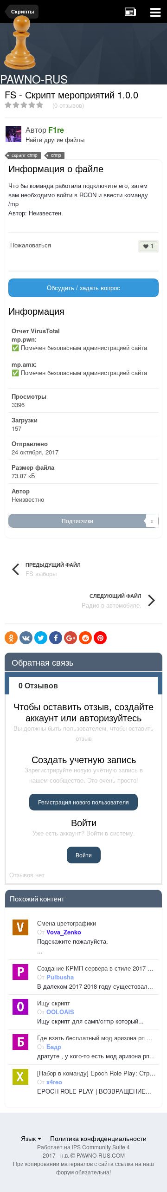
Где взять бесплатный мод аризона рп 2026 (96, 1038)
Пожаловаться (30, 244)
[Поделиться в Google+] (70, 637)
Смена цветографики (66, 923)
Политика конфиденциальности (98, 1138)
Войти (84, 855)
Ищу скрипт (53, 1003)
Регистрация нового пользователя (83, 802)
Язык (29, 1138)
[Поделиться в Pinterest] (100, 637)
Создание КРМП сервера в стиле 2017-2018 (96, 968)
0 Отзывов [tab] (38, 685)
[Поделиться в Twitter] (40, 637)
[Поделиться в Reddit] (85, 637)
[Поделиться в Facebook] (55, 637)
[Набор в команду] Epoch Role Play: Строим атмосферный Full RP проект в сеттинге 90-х (96, 1073)
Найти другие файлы (55, 139)
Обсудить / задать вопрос (83, 287)
